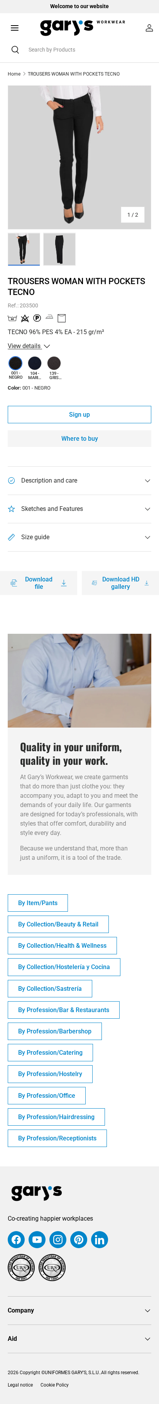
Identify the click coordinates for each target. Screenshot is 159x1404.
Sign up (79, 414)
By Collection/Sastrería (50, 988)
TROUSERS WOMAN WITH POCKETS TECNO (74, 74)
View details (25, 346)
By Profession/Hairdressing (56, 1117)
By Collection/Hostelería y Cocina (64, 967)
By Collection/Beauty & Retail (58, 924)
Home (14, 74)
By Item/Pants (38, 903)
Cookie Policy (55, 1385)
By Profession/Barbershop (54, 1031)
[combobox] (79, 49)
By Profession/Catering (50, 1052)
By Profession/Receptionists (57, 1138)
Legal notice (20, 1385)
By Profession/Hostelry (50, 1074)
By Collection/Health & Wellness (62, 945)
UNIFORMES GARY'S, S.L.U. (72, 1372)
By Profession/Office (46, 1095)
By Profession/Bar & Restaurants (63, 1010)
